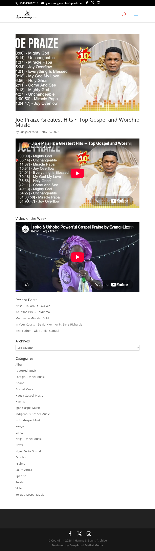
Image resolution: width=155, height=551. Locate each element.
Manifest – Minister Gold (32, 318)
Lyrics (19, 432)
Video (19, 488)
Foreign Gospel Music (30, 377)
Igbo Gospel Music (28, 408)
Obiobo (20, 457)
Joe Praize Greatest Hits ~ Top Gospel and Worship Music (77, 122)
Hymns (20, 401)
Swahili (20, 482)
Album (20, 364)
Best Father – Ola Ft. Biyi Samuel (37, 331)
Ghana (20, 383)
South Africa (24, 470)
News (19, 445)
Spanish (21, 476)
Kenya (20, 426)
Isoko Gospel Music (28, 420)
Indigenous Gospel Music (33, 414)
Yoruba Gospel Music (30, 494)
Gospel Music (25, 389)
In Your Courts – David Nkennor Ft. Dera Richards (49, 324)
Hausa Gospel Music (29, 395)
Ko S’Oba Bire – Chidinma (33, 312)
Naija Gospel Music (29, 439)
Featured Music (26, 370)
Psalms (20, 463)
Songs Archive (29, 132)
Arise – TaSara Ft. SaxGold (33, 306)
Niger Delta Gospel (28, 451)
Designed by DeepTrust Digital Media (77, 545)
